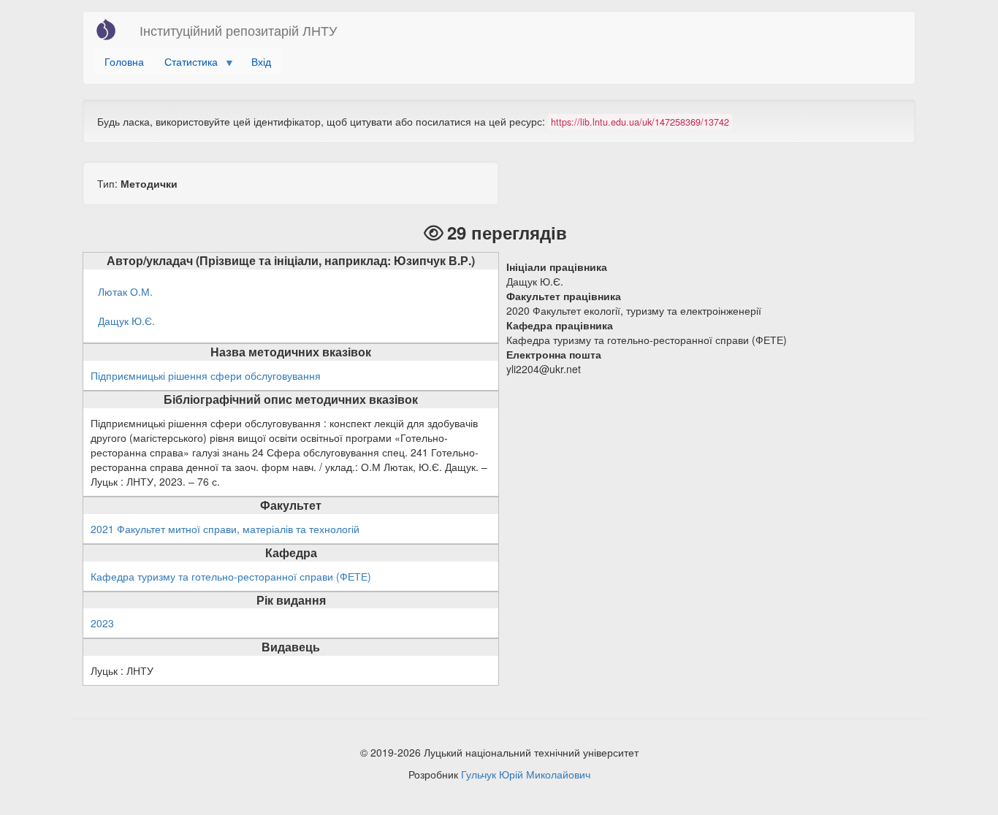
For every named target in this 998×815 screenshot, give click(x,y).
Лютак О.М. (125, 291)
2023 (102, 623)
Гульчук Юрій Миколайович (525, 774)
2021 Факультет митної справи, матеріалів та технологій (225, 528)
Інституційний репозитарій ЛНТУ (238, 29)
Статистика (186, 64)
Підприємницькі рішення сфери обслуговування (206, 375)
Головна (124, 61)
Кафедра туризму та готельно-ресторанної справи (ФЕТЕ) (231, 576)
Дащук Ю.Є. (126, 320)
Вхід (261, 61)
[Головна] (111, 29)
